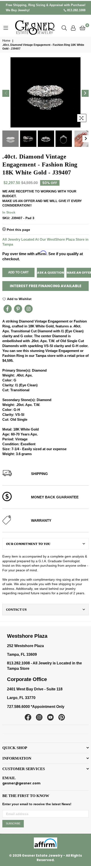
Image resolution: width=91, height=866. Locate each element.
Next (85, 93)
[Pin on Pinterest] (18, 309)
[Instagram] (28, 309)
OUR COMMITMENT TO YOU (28, 544)
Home (6, 40)
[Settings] (73, 27)
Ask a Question (50, 272)
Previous (5, 93)
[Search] (64, 27)
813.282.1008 (75, 10)
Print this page (18, 229)
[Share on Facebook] (8, 309)
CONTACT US (16, 609)
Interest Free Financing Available (45, 286)
